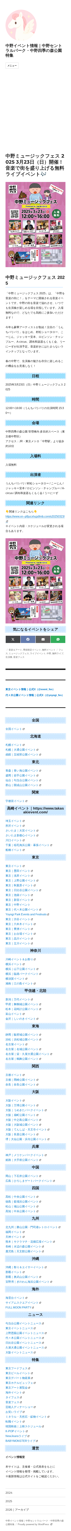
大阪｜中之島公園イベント (22, 1119)
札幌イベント (14, 744)
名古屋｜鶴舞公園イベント (22, 1058)
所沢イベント (14, 825)
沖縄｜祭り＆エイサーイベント (25, 1267)
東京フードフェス (17, 1368)
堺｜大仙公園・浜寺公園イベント (26, 1139)
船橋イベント (14, 849)
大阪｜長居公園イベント (21, 1134)
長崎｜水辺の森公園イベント (23, 1246)
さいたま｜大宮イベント (21, 830)
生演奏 (9, 657)
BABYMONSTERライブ (20, 1440)
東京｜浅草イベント (18, 875)
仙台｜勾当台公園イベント (22, 780)
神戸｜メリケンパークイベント (25, 1155)
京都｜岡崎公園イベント (21, 1079)
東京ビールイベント (18, 1373)
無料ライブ (57, 653)
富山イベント (14, 1013)
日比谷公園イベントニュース (23, 1342)
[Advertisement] (35, 115)
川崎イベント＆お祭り (19, 959)
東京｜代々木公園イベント (22, 909)
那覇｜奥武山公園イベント (22, 1276)
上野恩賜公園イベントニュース (25, 1333)
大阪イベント (14, 1100)
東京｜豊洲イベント (18, 928)
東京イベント (14, 866)
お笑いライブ (14, 1411)
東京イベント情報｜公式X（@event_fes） (30, 689)
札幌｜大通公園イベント (21, 749)
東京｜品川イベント (18, 938)
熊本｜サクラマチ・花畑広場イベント (29, 1241)
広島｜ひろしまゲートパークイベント (29, 1180)
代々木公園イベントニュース (23, 1337)
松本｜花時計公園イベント (22, 1009)
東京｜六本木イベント (19, 924)
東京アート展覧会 (17, 1387)
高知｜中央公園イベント (21, 1211)
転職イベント (14, 1421)
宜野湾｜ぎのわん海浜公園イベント (28, 1281)
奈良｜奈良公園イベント (21, 1084)
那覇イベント (14, 1272)
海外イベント (14, 1392)
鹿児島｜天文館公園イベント (23, 1251)
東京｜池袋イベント (18, 895)
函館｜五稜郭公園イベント (22, 754)
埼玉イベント (14, 820)
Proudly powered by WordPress (34, 1524)
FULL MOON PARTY (18, 1307)
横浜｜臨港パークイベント (22, 973)
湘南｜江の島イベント (19, 983)
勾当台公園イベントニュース (23, 1323)
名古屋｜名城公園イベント (22, 1049)
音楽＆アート (15, 649)
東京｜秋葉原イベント (19, 885)
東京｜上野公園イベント (21, 880)
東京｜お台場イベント (19, 933)
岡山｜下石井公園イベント (22, 1176)
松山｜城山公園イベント (21, 1206)
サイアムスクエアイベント (22, 1302)
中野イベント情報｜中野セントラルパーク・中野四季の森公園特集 (34, 50)
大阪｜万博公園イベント (21, 1105)
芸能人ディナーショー (19, 1407)
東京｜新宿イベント (18, 899)
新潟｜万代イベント (18, 999)
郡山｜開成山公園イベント (22, 785)
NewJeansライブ (16, 1436)
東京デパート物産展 (18, 1378)
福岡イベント (14, 1232)
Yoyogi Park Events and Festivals (26, 914)
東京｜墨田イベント (18, 870)
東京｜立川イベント (18, 943)
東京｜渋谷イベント (18, 919)
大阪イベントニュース (19, 1352)
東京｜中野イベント (18, 904)
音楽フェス (18, 657)
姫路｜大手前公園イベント (22, 1159)
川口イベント (14, 840)
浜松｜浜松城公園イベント (22, 1039)
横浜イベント (14, 964)
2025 (9, 1501)
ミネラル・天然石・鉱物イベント (26, 1416)
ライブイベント (38, 653)
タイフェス (12, 1397)
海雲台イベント (15, 1297)
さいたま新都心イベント (21, 835)
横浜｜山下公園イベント (21, 969)
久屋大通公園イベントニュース (25, 1347)
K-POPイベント (15, 1431)
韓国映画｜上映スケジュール (23, 1426)
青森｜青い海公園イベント (22, 770)
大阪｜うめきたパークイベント (25, 1110)
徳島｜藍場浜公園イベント (22, 1201)
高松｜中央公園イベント (21, 1196)
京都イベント (14, 1074)
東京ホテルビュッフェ (19, 1382)
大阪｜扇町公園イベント (21, 1115)
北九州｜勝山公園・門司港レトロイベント (32, 1227)
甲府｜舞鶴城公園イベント (22, 1004)
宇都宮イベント (15, 801)
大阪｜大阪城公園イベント (22, 1124)
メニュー (12, 65)
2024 (9, 1492)
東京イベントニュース (19, 1328)
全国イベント (14, 728)
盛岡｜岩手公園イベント (21, 775)
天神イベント (14, 1236)
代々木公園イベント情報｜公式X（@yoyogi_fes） (35, 695)
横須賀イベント (15, 978)
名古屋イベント (15, 1044)
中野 (49, 653)
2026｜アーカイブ (17, 1509)
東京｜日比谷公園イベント (22, 890)
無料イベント (48, 649)
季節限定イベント (32, 649)
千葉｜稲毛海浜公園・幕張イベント (28, 845)
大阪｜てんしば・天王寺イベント (26, 1129)
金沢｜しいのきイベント (21, 1018)
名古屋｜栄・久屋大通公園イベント (28, 1054)
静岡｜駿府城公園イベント (22, 1034)
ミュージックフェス (19, 653)
